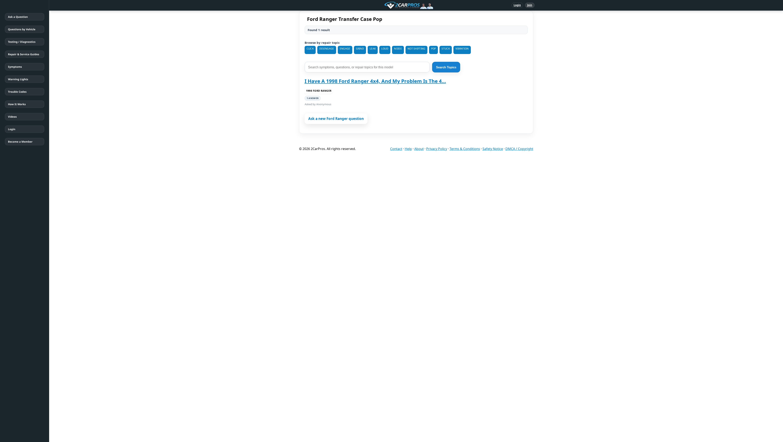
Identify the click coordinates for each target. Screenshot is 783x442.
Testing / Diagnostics (21, 42)
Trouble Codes (17, 92)
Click (310, 48)
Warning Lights (18, 79)
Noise (398, 48)
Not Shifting (416, 48)
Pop (433, 48)
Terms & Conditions (465, 149)
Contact (396, 149)
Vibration (462, 48)
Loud (384, 48)
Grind (360, 48)
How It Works (17, 104)
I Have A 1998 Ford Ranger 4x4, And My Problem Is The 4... (375, 81)
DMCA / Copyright (519, 149)
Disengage (326, 48)
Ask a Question (18, 17)
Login (517, 5)
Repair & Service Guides (23, 54)
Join (529, 5)
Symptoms (15, 67)
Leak (373, 48)
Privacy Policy (436, 149)
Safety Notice (492, 149)
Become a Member (20, 141)
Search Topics (446, 67)
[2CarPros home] (387, 5)
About (419, 149)
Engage (345, 48)
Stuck (446, 48)
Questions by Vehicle (21, 29)
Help (408, 149)
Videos (12, 116)
